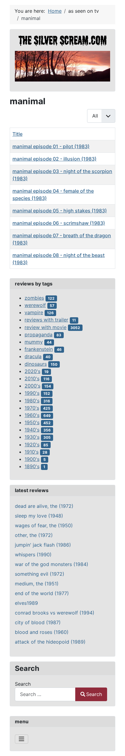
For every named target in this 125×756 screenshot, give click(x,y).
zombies (34, 298)
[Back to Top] (114, 744)
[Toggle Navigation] (21, 739)
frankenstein (39, 349)
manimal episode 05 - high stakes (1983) (59, 211)
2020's (32, 371)
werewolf (35, 305)
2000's (32, 386)
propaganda (38, 334)
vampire (34, 312)
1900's (32, 459)
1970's (32, 408)
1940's (32, 430)
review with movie (45, 327)
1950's (32, 422)
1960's (32, 415)
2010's (32, 378)
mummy (34, 342)
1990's (32, 393)
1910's (32, 452)
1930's (32, 437)
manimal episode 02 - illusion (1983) (54, 159)
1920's (32, 444)
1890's (32, 466)
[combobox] (45, 694)
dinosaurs (36, 364)
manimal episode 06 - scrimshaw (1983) (58, 223)
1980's (32, 401)
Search (23, 684)
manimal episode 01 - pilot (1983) (51, 146)
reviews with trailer (46, 320)
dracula (33, 356)
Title (17, 134)
